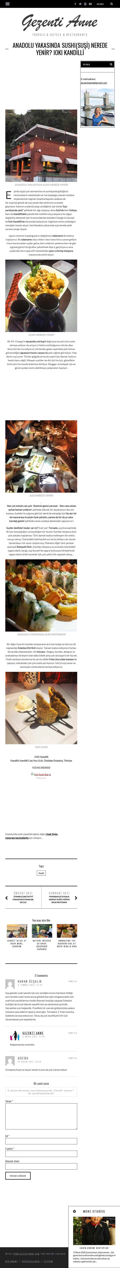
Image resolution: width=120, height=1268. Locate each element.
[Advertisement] (41, 83)
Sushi (41, 873)
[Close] (74, 1211)
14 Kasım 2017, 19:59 (29, 1061)
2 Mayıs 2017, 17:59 (33, 1036)
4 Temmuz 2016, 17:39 (30, 985)
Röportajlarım (31, 1261)
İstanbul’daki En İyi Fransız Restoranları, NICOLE (23, 897)
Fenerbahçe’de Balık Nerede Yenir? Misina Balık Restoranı (59, 897)
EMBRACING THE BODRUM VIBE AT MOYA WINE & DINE (67, 943)
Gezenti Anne (33, 1033)
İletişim (48, 1261)
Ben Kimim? (11, 1261)
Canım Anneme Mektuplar (94, 1248)
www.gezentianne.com (27, 1253)
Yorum (9, 1101)
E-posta (9, 1148)
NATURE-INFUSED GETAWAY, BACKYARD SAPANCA (42, 944)
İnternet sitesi (12, 1161)
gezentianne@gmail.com (94, 82)
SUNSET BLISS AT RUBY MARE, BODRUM (17, 943)
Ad (7, 1136)
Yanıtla (72, 981)
